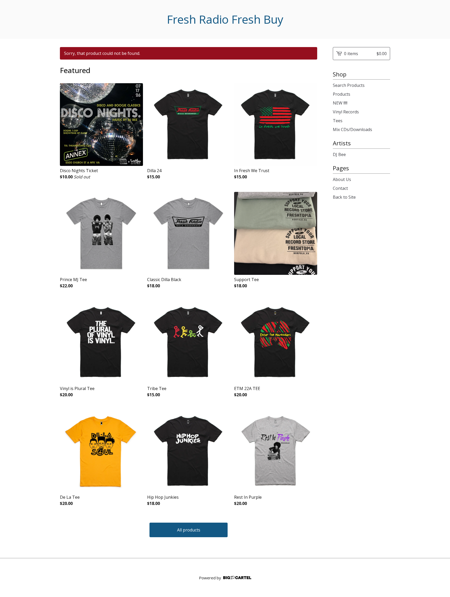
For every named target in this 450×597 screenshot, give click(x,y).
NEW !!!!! (340, 103)
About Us (342, 179)
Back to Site (344, 197)
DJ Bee (339, 154)
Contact (340, 188)
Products (341, 94)
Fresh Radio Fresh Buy (225, 19)
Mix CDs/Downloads (352, 129)
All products (188, 530)
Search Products (349, 85)
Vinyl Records (346, 112)
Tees (337, 121)
